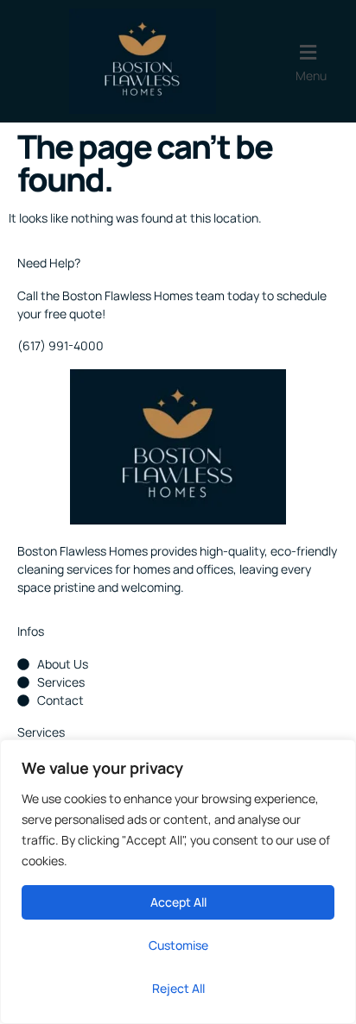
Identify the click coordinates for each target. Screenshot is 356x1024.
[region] (178, 881)
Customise (178, 945)
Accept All (178, 902)
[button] (320, 61)
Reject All (178, 988)
